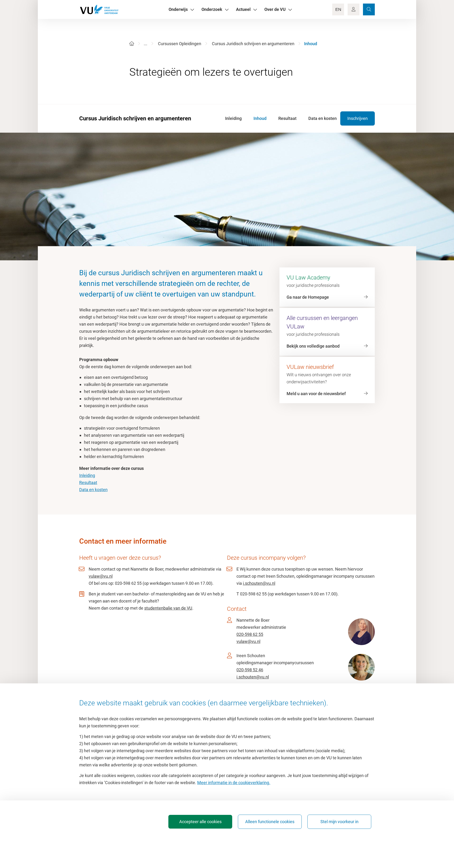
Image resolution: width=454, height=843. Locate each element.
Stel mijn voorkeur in (339, 821)
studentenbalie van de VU (168, 608)
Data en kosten (93, 489)
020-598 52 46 (249, 669)
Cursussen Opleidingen (179, 43)
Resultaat (88, 482)
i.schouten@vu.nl (259, 583)
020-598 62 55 (249, 634)
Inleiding (87, 475)
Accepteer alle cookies (200, 821)
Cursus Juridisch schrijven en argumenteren (253, 43)
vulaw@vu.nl (101, 576)
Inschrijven (357, 118)
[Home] (131, 43)
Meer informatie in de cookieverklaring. (233, 782)
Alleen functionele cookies (269, 821)
